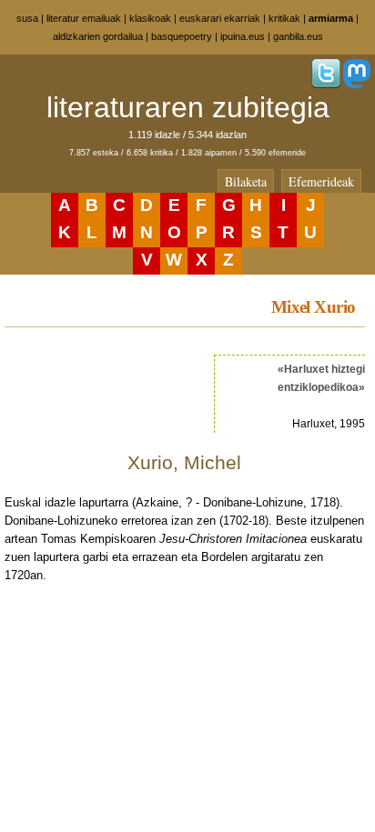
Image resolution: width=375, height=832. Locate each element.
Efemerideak (321, 181)
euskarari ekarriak (219, 18)
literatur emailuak (83, 18)
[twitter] (325, 84)
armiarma (331, 18)
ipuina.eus (242, 36)
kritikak (284, 18)
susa (27, 18)
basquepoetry (181, 36)
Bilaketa (246, 181)
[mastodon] (356, 84)
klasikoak (150, 18)
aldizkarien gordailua (98, 36)
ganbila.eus (298, 36)
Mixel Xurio (313, 306)
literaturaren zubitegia (187, 107)
